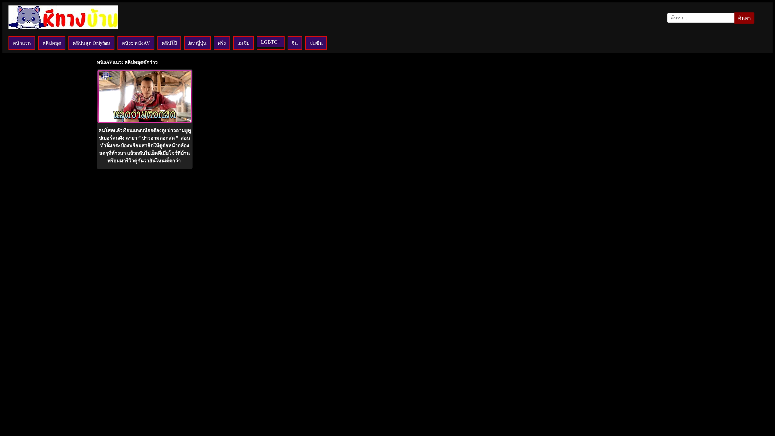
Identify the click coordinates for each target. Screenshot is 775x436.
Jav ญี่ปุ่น (197, 43)
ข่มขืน (316, 43)
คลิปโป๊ (169, 43)
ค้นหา (744, 18)
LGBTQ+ (270, 42)
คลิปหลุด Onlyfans (91, 43)
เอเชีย (243, 43)
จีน (295, 43)
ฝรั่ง (222, 43)
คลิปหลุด (51, 43)
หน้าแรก (22, 43)
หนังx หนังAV (136, 43)
